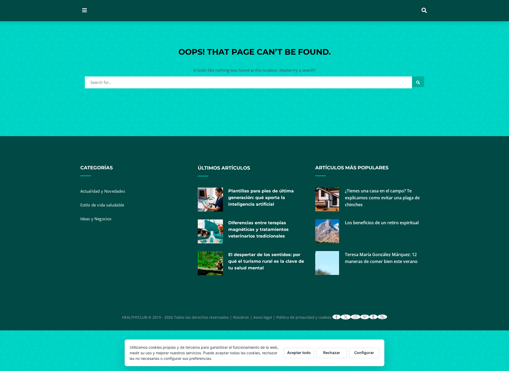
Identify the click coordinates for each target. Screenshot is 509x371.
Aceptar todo (299, 352)
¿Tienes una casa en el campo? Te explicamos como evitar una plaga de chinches (382, 198)
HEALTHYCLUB (134, 317)
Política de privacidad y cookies (303, 317)
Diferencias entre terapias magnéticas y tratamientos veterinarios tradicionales (258, 229)
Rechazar (331, 352)
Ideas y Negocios (96, 218)
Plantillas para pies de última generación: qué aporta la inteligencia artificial (261, 197)
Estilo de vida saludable (102, 205)
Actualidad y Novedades (102, 191)
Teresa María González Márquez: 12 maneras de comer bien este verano (381, 258)
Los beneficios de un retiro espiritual (382, 223)
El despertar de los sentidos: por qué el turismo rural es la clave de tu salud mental (266, 261)
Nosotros (241, 317)
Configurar (364, 352)
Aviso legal (262, 317)
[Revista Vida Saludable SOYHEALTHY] (160, 10)
